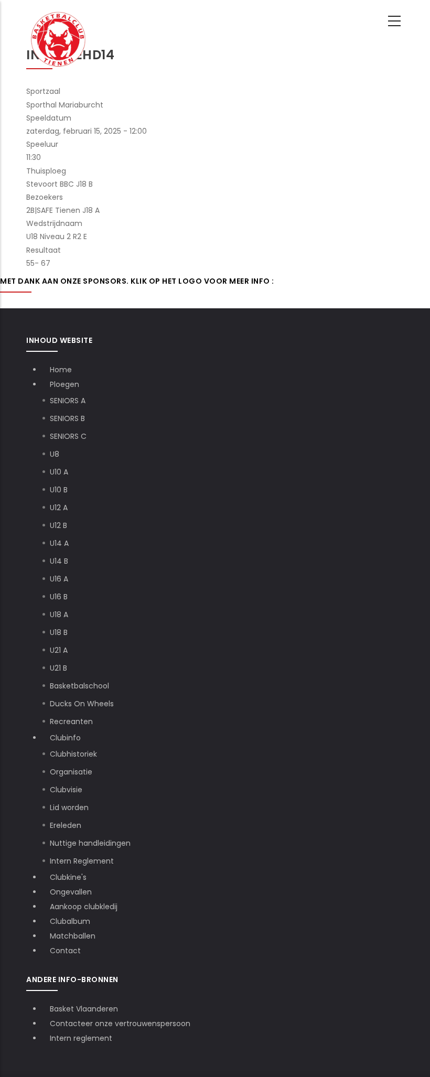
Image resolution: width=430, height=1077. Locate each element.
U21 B (58, 668)
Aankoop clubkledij (83, 906)
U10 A (59, 472)
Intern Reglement (82, 861)
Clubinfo (66, 738)
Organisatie (71, 772)
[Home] (58, 21)
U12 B (58, 525)
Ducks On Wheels (82, 703)
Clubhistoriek (73, 754)
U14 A (59, 543)
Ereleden (65, 825)
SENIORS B (67, 418)
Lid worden (69, 807)
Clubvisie (66, 789)
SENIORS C (68, 436)
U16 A (59, 579)
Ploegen (65, 384)
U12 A (59, 507)
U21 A (59, 650)
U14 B (59, 561)
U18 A (59, 614)
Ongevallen (71, 892)
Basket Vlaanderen (84, 1009)
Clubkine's (68, 877)
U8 (54, 454)
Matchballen (72, 936)
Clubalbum (70, 921)
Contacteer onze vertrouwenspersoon (120, 1023)
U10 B (59, 489)
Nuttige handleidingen (90, 843)
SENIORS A (67, 400)
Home (61, 369)
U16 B (59, 596)
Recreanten (71, 721)
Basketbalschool (79, 686)
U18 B (59, 632)
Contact (65, 950)
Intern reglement (81, 1038)
